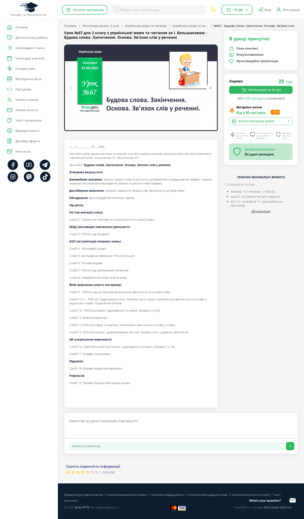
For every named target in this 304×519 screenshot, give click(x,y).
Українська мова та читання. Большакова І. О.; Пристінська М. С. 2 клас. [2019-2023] (193, 26)
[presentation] (71, 88)
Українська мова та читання (145, 26)
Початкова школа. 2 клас (100, 26)
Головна (70, 26)
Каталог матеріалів (88, 10)
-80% (275, 112)
